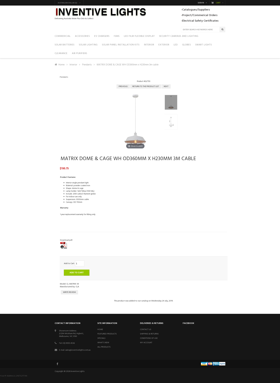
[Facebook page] (58, 364)
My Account (146, 342)
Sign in (201, 2)
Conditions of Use (149, 338)
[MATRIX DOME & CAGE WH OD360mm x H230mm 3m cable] (170, 102)
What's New (103, 342)
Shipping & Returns (149, 334)
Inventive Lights (77, 371)
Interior (73, 65)
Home (61, 65)
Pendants (87, 65)
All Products (104, 347)
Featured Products (107, 334)
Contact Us (145, 329)
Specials (101, 338)
